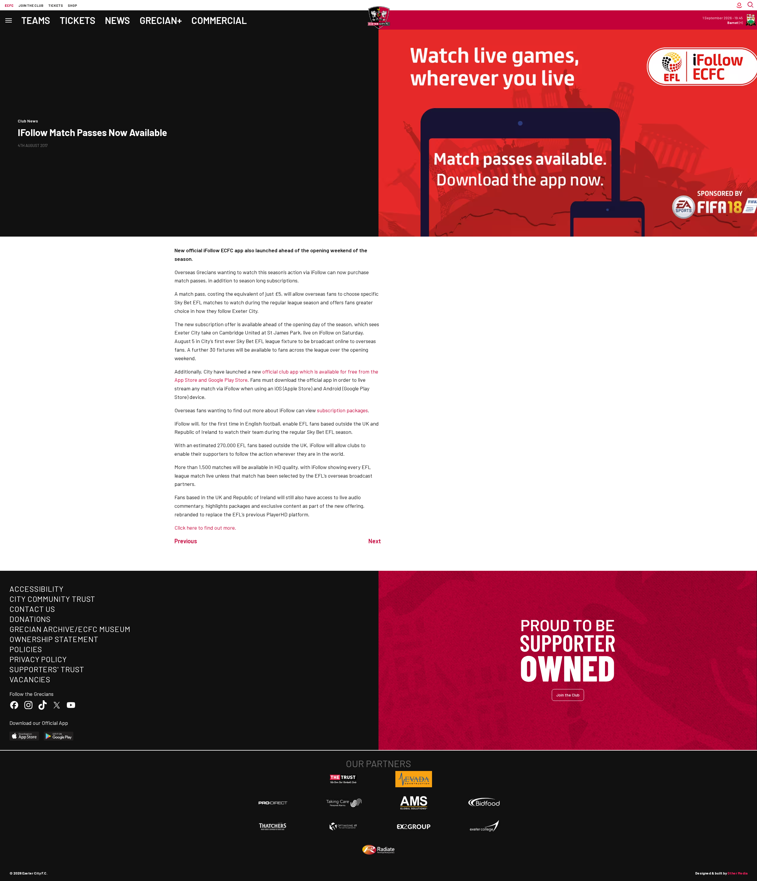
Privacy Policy (38, 659)
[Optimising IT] (343, 826)
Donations (30, 618)
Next (374, 540)
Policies (25, 649)
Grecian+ (161, 20)
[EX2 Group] (413, 826)
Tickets (55, 5)
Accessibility (36, 588)
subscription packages (342, 410)
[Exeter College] (484, 826)
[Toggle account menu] (739, 5)
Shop (72, 5)
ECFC (9, 5)
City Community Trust (52, 598)
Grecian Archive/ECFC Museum (69, 628)
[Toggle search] (751, 5)
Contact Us (32, 608)
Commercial (219, 20)
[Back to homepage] (378, 18)
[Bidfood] (484, 803)
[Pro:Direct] (273, 802)
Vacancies (30, 679)
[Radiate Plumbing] (378, 850)
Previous (185, 540)
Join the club (30, 5)
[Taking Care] (343, 802)
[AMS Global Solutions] (413, 802)
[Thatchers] (273, 826)
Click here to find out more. (205, 527)
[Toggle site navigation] (8, 20)
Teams (35, 20)
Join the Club (568, 694)
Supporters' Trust (46, 669)
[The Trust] (343, 779)
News (117, 20)
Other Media (737, 873)
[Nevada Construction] (413, 779)
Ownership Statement (53, 639)
